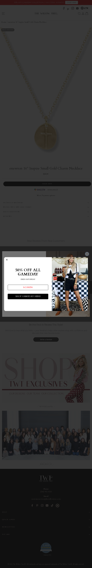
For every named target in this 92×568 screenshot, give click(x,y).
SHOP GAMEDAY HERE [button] (27, 296)
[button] (28, 287)
